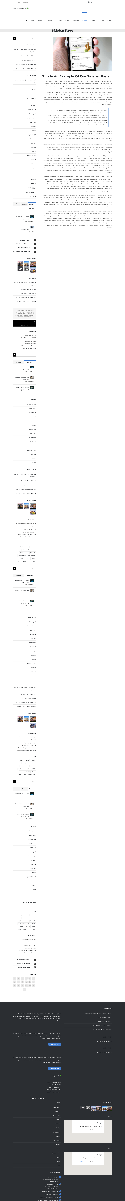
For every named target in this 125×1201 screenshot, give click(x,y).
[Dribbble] (14, 978)
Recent (24, 204)
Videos (33, 164)
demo (24, 549)
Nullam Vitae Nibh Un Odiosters (25, 64)
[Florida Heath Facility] (33, 264)
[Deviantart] (14, 982)
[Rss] (18, 978)
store (21, 558)
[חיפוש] (26, 20)
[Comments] (16, 204)
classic (21, 547)
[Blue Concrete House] (33, 270)
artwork (33, 547)
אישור (81, 1130)
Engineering (31, 135)
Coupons (32, 122)
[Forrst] (18, 985)
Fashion (32, 139)
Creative (32, 126)
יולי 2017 (32, 94)
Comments (30, 192)
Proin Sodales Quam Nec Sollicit (25, 68)
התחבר (33, 184)
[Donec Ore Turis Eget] (26, 269)
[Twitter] (29, 978)
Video (24, 561)
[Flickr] (22, 985)
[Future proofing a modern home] (32, 227)
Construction (31, 118)
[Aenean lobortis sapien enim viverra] (32, 216)
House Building (24, 552)
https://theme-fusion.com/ (26, 537)
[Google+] (22, 978)
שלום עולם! (31, 209)
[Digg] (26, 985)
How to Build (31, 555)
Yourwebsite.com (31, 348)
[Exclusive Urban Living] (20, 264)
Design (33, 130)
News (33, 151)
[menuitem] (25, 2)
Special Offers (31, 155)
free (20, 549)
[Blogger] (29, 982)
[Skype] (24, 989)
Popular (31, 204)
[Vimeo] (33, 985)
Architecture (31, 109)
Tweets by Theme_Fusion (104, 1041)
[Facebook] (33, 978)
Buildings (32, 114)
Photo (33, 558)
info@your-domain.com (29, 534)
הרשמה (32, 179)
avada (27, 547)
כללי (33, 168)
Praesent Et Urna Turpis (28, 60)
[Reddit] (22, 982)
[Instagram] (38, 1098)
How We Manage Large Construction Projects (98, 1013)
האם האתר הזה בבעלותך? (96, 1129)
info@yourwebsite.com (29, 346)
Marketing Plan (22, 555)
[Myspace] (14, 985)
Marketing (32, 143)
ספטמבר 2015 (31, 98)
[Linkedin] (33, 982)
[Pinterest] (26, 978)
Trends (33, 160)
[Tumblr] (26, 982)
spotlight (27, 558)
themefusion (31, 561)
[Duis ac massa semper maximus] (32, 377)
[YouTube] (29, 985)
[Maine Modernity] (26, 264)
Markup (32, 147)
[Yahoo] (18, 982)
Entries (31, 188)
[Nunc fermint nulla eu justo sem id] (32, 387)
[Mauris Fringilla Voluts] (20, 269)
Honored (32, 552)
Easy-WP (32, 196)
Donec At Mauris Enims (28, 56)
